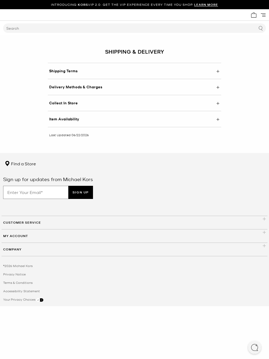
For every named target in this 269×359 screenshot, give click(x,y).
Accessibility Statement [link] (21, 291)
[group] (134, 4)
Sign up (81, 192)
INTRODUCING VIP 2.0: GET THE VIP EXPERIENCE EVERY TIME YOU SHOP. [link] (134, 4)
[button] (254, 348)
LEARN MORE (206, 4)
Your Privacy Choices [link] (19, 299)
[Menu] (263, 15)
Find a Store (23, 163)
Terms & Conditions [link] (18, 282)
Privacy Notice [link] (14, 274)
